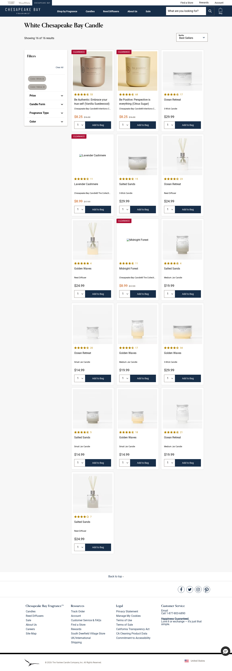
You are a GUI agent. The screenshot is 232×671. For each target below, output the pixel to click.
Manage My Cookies (128, 615)
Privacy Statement (127, 611)
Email (164, 610)
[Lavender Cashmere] (93, 175)
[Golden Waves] (93, 259)
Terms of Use (124, 620)
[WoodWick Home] (24, 3)
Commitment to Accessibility (133, 638)
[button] (219, 2)
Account (76, 615)
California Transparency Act (132, 629)
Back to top (115, 576)
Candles (90, 11)
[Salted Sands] (138, 175)
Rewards (76, 629)
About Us (132, 11)
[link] (186, 2)
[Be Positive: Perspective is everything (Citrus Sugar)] (138, 91)
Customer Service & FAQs (86, 620)
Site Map (31, 633)
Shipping (76, 642)
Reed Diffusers (111, 11)
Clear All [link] (59, 67)
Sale (148, 11)
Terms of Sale (124, 624)
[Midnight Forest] (138, 259)
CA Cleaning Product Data (131, 633)
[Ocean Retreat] (182, 91)
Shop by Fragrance (67, 11)
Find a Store (78, 624)
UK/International (81, 638)
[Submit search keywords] (210, 11)
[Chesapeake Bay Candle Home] (42, 3)
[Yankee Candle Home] (11, 3)
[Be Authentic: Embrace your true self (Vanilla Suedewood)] (93, 91)
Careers (30, 629)
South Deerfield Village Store (88, 633)
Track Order (78, 611)
